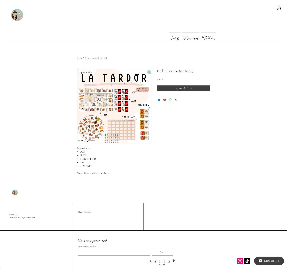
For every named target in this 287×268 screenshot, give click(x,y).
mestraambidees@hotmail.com (22, 217)
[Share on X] (176, 100)
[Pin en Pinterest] (164, 100)
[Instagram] (240, 261)
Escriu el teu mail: (86, 246)
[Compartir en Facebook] (159, 100)
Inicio (79, 58)
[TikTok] (247, 261)
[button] (279, 8)
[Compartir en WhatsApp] (170, 100)
